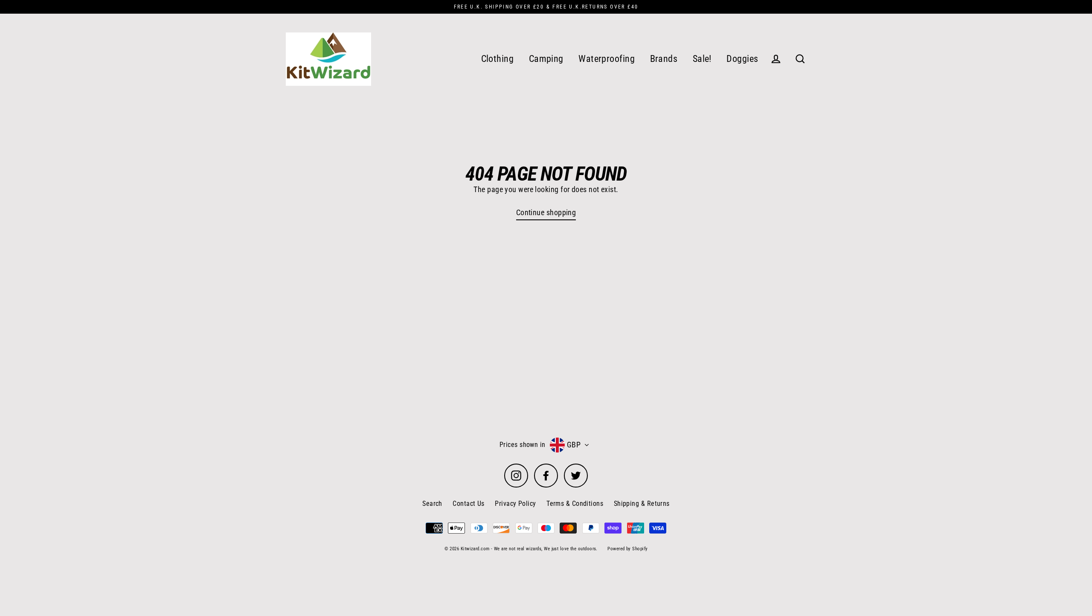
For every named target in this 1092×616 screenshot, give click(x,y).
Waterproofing (606, 58)
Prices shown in (523, 445)
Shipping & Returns (642, 503)
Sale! (702, 58)
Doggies (742, 58)
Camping (546, 58)
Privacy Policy (515, 503)
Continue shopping (546, 212)
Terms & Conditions (574, 503)
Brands (664, 58)
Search (432, 503)
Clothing (497, 58)
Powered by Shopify (627, 549)
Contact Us (469, 503)
